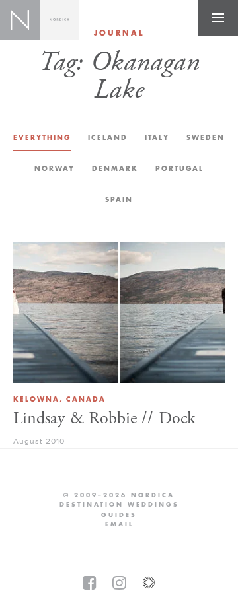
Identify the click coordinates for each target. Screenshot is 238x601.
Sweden (205, 137)
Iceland (108, 137)
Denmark (115, 168)
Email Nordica (119, 524)
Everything (42, 137)
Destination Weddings (119, 504)
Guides (119, 515)
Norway (54, 168)
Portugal (179, 168)
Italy (157, 137)
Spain (119, 199)
